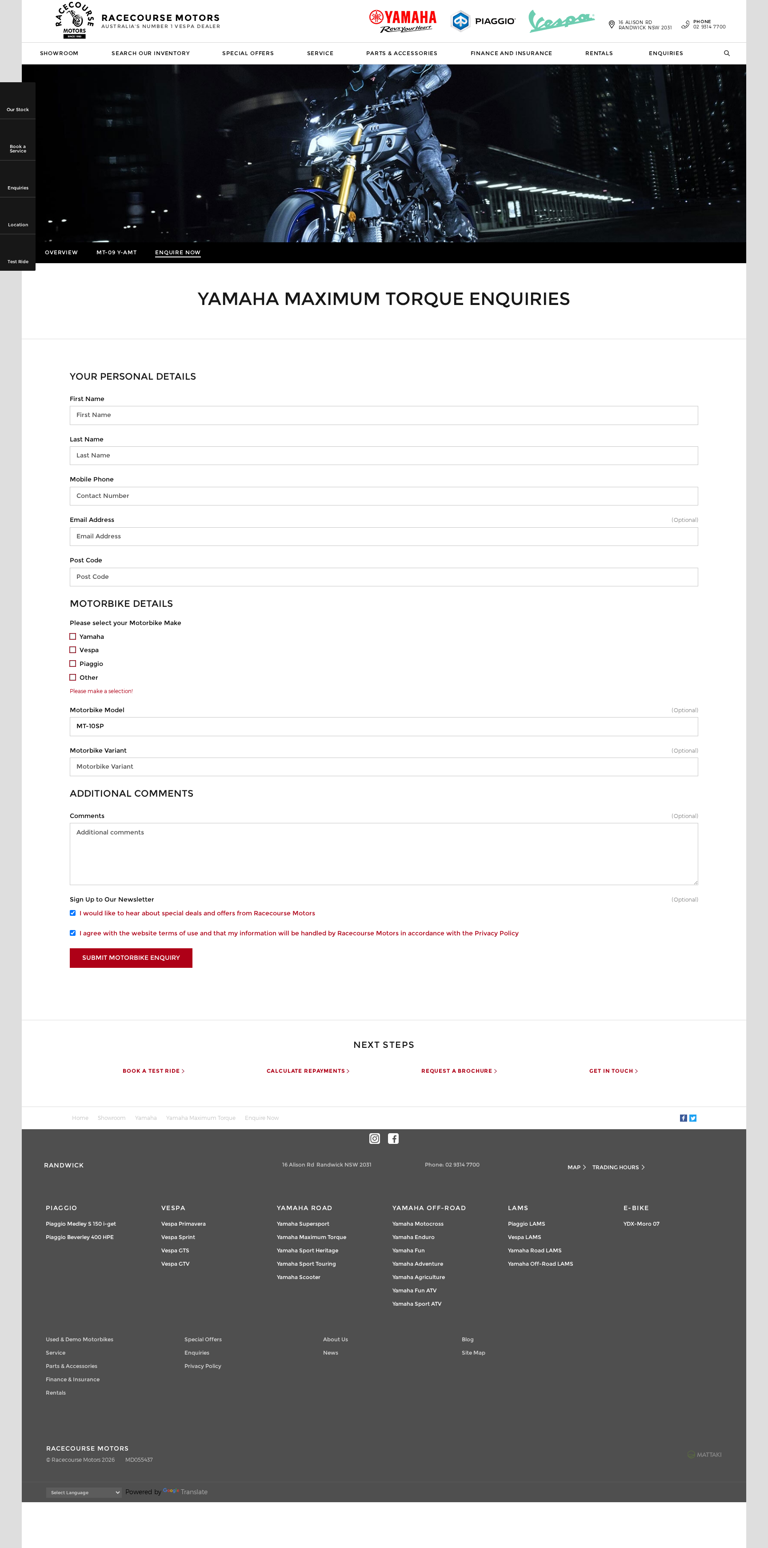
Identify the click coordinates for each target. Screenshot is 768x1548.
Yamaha (146, 1118)
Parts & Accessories (402, 53)
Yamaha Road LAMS (535, 1250)
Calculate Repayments (306, 1071)
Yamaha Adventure (417, 1263)
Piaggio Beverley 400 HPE (80, 1237)
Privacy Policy (497, 933)
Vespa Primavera (183, 1223)
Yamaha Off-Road (429, 1208)
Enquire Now (178, 252)
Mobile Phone (92, 479)
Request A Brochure (456, 1071)
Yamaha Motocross (418, 1223)
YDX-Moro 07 (642, 1223)
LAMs (518, 1208)
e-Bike (636, 1208)
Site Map (473, 1352)
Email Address (92, 520)
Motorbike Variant (98, 750)
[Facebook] (683, 1118)
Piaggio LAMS (526, 1223)
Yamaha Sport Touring (306, 1263)
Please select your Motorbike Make (125, 623)
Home (80, 1118)
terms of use (178, 933)
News (330, 1352)
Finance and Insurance (512, 53)
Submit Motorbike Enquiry (131, 958)
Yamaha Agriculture (418, 1277)
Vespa (173, 1208)
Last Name (87, 439)
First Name (87, 399)
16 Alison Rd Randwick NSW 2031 (645, 25)
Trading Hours (615, 1167)
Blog (468, 1339)
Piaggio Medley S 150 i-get (81, 1223)
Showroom (59, 53)
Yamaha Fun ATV (414, 1290)
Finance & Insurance (73, 1379)
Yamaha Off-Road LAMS (540, 1263)
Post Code (86, 560)
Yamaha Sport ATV (416, 1303)
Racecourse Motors (160, 20)
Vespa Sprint (178, 1237)
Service (320, 53)
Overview (61, 252)
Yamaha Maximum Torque (201, 1118)
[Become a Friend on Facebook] (393, 1138)
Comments (87, 816)
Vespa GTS (175, 1250)
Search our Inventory (151, 53)
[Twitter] (692, 1118)
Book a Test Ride (151, 1071)
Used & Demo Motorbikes (79, 1339)
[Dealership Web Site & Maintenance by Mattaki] (704, 1454)
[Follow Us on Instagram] (374, 1138)
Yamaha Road (304, 1208)
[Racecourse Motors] (75, 21)
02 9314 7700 (709, 24)
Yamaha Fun (408, 1250)
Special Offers (248, 53)
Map (574, 1167)
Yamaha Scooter (298, 1277)
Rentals (599, 53)
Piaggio (62, 1208)
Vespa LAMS (524, 1237)
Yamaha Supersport (303, 1223)
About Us (335, 1339)
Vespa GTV (175, 1263)
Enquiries (666, 53)
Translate (194, 1492)
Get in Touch (611, 1071)
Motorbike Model (97, 710)
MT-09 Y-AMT (116, 252)
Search (724, 53)
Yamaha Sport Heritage (307, 1250)
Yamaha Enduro (413, 1237)
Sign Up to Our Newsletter (112, 899)
